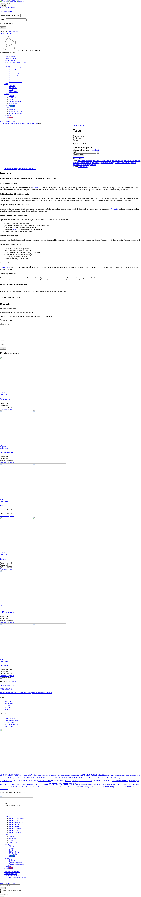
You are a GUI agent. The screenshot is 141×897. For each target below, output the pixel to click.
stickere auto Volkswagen (8, 778)
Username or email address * (10, 15)
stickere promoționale (104, 784)
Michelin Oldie (6, 452)
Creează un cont (13, 31)
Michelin (4, 665)
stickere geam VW (127, 778)
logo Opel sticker (63, 775)
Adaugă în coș (78, 155)
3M (1, 505)
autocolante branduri (85, 161)
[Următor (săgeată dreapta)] (3, 896)
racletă (15, 229)
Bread (3, 559)
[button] (0, 892)
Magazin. (14, 681)
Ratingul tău (5, 320)
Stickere (12, 123)
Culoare (76, 148)
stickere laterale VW (44, 781)
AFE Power (5, 399)
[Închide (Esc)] (7, 894)
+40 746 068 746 (6, 689)
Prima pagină (4, 123)
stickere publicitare (89, 165)
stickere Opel (134, 781)
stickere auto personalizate (102, 161)
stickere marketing (107, 163)
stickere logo (96, 163)
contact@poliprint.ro (7, 685)
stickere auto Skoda (135, 775)
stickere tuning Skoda (98, 786)
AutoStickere (83, 167)
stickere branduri (117, 161)
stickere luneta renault (86, 781)
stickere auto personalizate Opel (116, 775)
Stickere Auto (20, 123)
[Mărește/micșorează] (1, 894)
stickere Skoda (10, 786)
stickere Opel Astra (7, 784)
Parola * (3, 19)
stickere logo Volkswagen (73, 781)
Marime (76, 150)
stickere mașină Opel (120, 781)
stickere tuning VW (111, 787)
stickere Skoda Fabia (20, 786)
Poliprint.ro (36, 188)
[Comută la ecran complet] (3, 894)
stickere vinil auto (121, 786)
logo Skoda (74, 775)
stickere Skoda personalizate (45, 786)
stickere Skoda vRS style (70, 786)
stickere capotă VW (51, 778)
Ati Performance (7, 612)
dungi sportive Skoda (50, 775)
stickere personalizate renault (85, 784)
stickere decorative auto (132, 161)
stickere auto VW (21, 778)
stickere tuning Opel (85, 787)
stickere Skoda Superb (58, 786)
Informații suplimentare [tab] (19, 169)
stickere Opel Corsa (23, 784)
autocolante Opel (28, 775)
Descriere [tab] (7, 169)
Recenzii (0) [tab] (32, 169)
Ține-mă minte (7, 24)
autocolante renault (40, 775)
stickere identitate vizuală (82, 163)
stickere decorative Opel (91, 778)
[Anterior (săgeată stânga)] (1, 896)
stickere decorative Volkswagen (111, 778)
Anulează (95, 150)
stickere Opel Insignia (39, 784)
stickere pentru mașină (122, 163)
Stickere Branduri (32, 123)
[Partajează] (5, 894)
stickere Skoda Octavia (31, 786)
